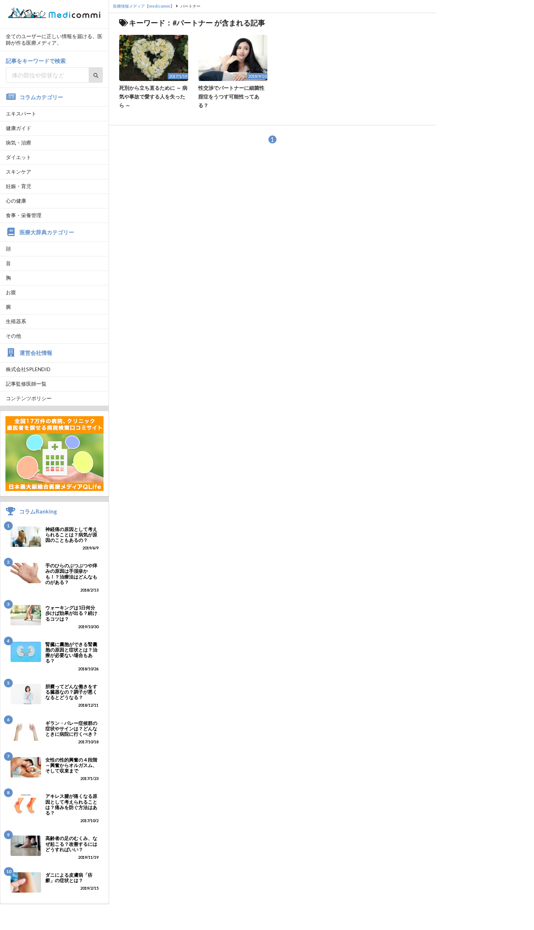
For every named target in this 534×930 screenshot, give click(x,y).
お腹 (11, 292)
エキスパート (21, 113)
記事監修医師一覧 (26, 384)
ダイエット (18, 157)
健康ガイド (18, 128)
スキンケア (18, 171)
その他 (13, 336)
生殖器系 (16, 321)
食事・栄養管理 (23, 215)
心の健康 (16, 201)
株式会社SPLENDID (28, 369)
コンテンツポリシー (29, 398)
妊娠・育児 (18, 186)
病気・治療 (18, 142)
